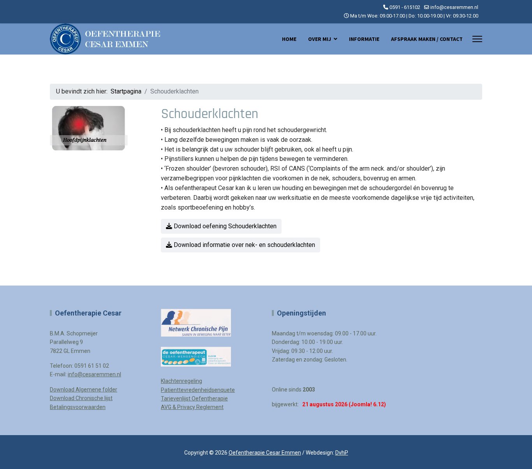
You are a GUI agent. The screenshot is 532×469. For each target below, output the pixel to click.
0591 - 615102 (404, 7)
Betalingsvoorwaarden (78, 407)
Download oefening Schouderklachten (224, 226)
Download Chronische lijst (81, 398)
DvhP (341, 453)
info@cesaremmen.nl (454, 7)
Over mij (319, 38)
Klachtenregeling (181, 381)
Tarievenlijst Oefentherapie (194, 398)
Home (289, 38)
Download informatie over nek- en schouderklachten (243, 245)
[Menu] (477, 39)
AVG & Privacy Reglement (192, 407)
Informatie (364, 38)
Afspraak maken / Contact (427, 38)
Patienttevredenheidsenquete (198, 390)
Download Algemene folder (83, 389)
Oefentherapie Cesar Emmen (265, 453)
